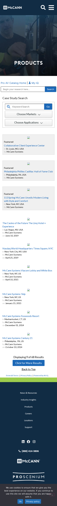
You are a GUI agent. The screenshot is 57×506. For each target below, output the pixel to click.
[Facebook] (28, 441)
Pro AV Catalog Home (14, 82)
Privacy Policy (26, 375)
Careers (28, 414)
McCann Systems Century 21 (17, 338)
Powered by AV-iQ (41, 375)
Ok (20, 501)
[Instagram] (34, 441)
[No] (52, 494)
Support (28, 427)
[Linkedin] (23, 441)
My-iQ (35, 82)
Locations (28, 420)
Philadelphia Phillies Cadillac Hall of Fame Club (28, 171)
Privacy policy (33, 501)
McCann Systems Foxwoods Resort (20, 316)
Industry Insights (28, 400)
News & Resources (28, 393)
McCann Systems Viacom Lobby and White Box (27, 270)
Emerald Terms (12, 375)
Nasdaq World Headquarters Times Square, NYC (27, 248)
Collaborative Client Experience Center (24, 145)
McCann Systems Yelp (14, 293)
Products (28, 407)
